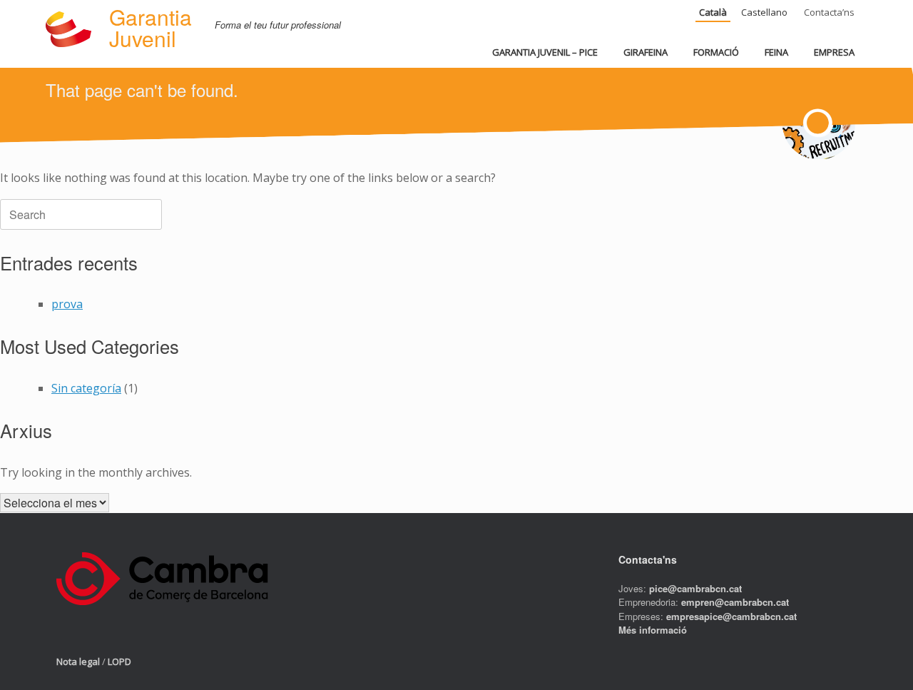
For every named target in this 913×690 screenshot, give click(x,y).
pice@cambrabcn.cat (695, 588)
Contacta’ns (829, 12)
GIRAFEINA (645, 52)
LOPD (119, 661)
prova (67, 304)
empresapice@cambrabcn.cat (731, 616)
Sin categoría (86, 388)
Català (713, 12)
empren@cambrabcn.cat (735, 602)
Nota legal (78, 661)
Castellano (764, 12)
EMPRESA (834, 52)
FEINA (776, 52)
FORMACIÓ (716, 52)
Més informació (652, 629)
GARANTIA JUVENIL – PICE (545, 52)
